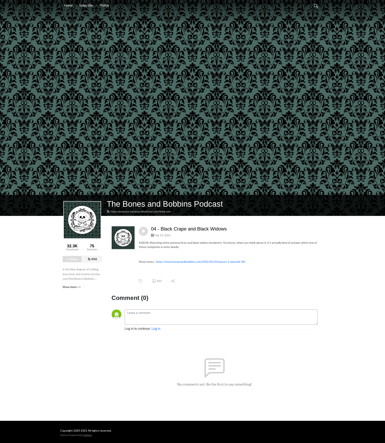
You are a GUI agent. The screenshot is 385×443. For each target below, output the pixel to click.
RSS (94, 259)
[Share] (173, 281)
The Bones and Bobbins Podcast (165, 203)
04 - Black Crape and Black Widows (189, 229)
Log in (156, 328)
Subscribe (86, 5)
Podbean (87, 435)
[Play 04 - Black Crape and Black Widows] (143, 231)
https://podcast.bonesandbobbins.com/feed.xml (140, 211)
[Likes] (140, 281)
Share (74, 259)
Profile (104, 5)
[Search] (315, 6)
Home (68, 5)
